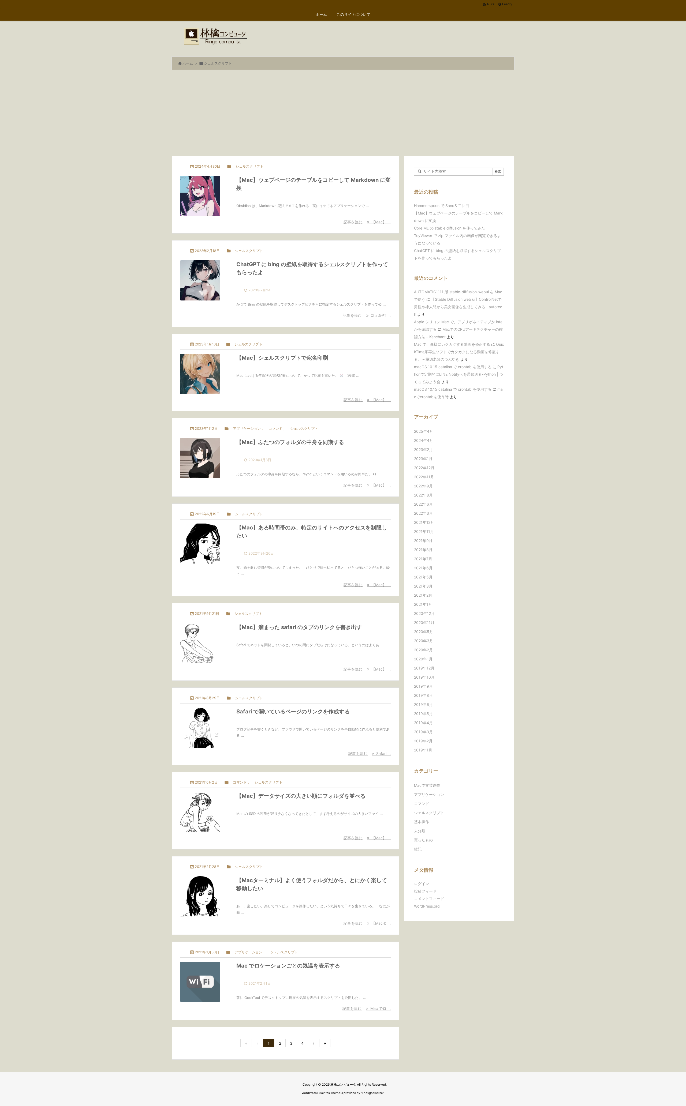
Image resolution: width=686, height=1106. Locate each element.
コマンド (275, 428)
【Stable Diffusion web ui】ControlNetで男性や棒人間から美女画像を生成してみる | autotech (458, 307)
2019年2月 (423, 741)
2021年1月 (423, 604)
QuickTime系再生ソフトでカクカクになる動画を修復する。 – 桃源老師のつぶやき (459, 352)
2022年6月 (423, 504)
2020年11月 (424, 622)
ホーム (187, 63)
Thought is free (372, 1093)
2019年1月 (423, 750)
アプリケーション (247, 428)
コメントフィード (429, 898)
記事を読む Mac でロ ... (366, 1008)
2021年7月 (423, 558)
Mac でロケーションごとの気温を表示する (288, 965)
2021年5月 (423, 577)
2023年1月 (423, 458)
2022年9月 (423, 486)
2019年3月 (423, 731)
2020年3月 (423, 640)
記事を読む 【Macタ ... (367, 923)
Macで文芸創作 (427, 785)
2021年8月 (423, 549)
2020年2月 (423, 650)
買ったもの (423, 840)
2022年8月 (423, 495)
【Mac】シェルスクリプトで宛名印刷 (282, 358)
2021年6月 (423, 568)
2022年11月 (424, 477)
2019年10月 (424, 677)
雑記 (418, 849)
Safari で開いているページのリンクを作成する (293, 711)
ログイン (421, 883)
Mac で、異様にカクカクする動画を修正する (452, 344)
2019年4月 (423, 722)
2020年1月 (423, 659)
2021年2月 (423, 595)
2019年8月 (423, 695)
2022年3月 (423, 513)
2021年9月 (423, 540)
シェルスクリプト (249, 166)
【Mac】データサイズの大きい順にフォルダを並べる (301, 796)
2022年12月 (424, 467)
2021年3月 (423, 586)
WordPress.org (427, 906)
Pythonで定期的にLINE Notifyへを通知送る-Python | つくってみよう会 (458, 374)
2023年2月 (423, 449)
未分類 (419, 831)
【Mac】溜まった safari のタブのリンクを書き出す (299, 627)
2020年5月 (423, 631)
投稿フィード (425, 891)
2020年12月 (424, 613)
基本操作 (421, 821)
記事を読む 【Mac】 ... (367, 222)
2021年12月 (424, 522)
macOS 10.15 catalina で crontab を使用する (452, 366)
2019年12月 (424, 668)
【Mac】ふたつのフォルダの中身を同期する (290, 442)
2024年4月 (423, 440)
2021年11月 (424, 531)
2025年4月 (423, 431)
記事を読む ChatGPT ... (367, 315)
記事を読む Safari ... (369, 753)
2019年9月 (423, 686)
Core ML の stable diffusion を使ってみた (449, 228)
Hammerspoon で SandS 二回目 (441, 205)
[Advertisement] (343, 115)
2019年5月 (423, 713)
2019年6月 (423, 704)
